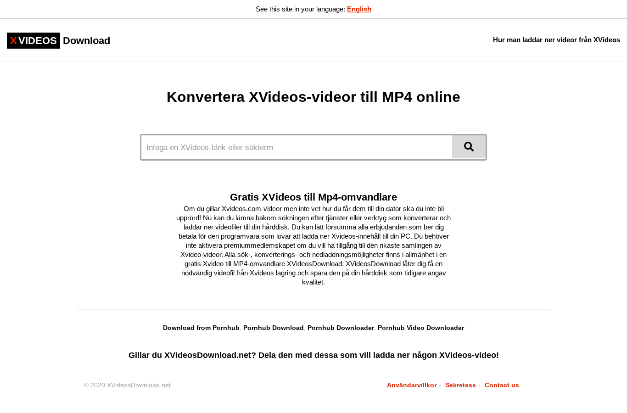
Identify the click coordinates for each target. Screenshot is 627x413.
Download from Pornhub (201, 327)
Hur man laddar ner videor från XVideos (556, 40)
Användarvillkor (412, 385)
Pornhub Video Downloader (421, 327)
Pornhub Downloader (341, 327)
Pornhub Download (273, 327)
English (359, 9)
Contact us (502, 385)
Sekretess (460, 385)
